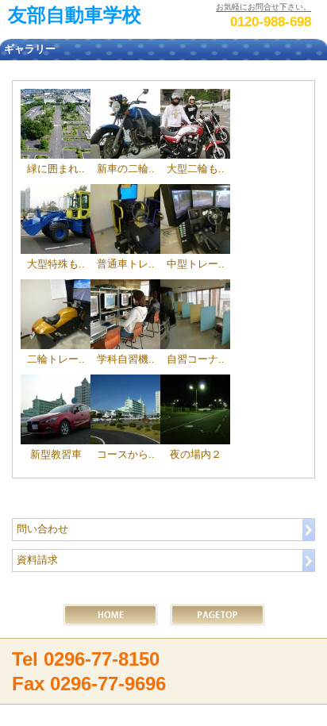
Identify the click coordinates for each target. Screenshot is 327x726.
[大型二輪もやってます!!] (195, 124)
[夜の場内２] (195, 409)
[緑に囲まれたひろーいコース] (55, 124)
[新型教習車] (55, 409)
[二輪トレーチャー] (55, 314)
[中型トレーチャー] (195, 219)
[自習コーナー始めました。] (195, 314)
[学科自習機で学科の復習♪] (125, 314)
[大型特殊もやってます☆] (55, 219)
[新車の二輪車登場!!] (125, 124)
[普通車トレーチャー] (125, 219)
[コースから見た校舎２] (125, 409)
